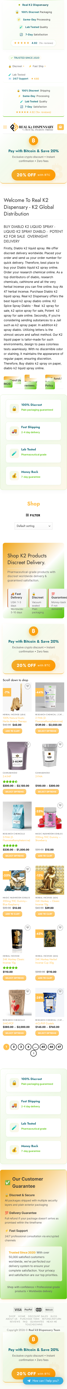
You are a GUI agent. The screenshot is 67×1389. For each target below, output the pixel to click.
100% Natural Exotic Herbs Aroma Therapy (15, 719)
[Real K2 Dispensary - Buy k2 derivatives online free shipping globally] (32, 127)
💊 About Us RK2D (12, 382)
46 (51, 1047)
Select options (47, 730)
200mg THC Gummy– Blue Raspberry (15, 902)
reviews (15, 1321)
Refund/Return (51, 1319)
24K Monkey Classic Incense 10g (13, 961)
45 (43, 1047)
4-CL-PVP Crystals (44, 1023)
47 (59, 1047)
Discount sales (38, 1316)
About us (11, 1319)
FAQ (25, 1321)
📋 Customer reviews (31, 382)
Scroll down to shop (15, 680)
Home (21, 1316)
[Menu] (5, 127)
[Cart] (60, 127)
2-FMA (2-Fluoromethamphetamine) (16, 839)
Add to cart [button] (12, 730)
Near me (52, 1321)
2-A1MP (7, 776)
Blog (54, 1316)
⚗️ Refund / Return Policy (53, 382)
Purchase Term (29, 1319)
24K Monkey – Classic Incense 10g (47, 902)
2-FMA (38, 776)
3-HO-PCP (8, 1023)
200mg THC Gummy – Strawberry (48, 839)
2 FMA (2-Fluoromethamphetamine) (49, 719)
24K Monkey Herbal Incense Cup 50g (46, 961)
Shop (12, 1316)
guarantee (37, 1321)
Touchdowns (33, 1324)
